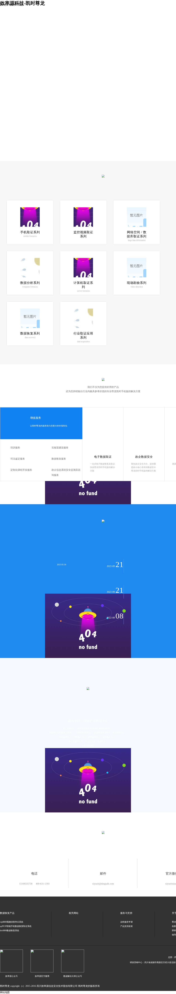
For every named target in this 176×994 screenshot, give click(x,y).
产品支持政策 (126, 926)
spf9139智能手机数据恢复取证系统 (15, 926)
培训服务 (15, 447)
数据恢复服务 (59, 459)
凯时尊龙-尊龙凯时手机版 (11, 5)
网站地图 (5, 992)
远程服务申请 (126, 922)
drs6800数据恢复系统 (9, 930)
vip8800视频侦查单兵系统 (11, 922)
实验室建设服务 (60, 447)
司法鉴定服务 (17, 459)
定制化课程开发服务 (21, 470)
